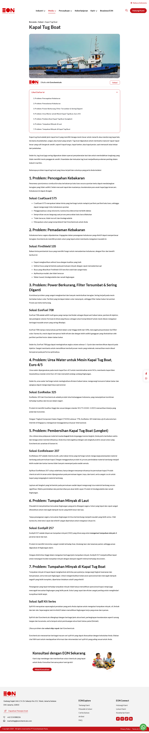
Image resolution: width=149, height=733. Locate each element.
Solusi (40, 22)
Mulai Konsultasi (42, 669)
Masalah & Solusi (85, 709)
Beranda (33, 22)
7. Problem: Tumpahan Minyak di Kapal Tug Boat (51, 129)
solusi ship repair (52, 628)
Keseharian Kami (122, 713)
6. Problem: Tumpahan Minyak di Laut (47, 124)
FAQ (80, 720)
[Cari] (126, 10)
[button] (146, 373)
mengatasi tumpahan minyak (102, 533)
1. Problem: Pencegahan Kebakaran (46, 98)
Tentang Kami (84, 705)
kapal (66, 436)
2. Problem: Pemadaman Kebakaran (47, 103)
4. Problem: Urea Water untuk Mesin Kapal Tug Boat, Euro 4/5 (57, 114)
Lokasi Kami (121, 709)
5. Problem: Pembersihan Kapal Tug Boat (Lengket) (52, 119)
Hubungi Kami (122, 705)
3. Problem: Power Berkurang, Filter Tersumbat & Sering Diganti (58, 109)
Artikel (81, 716)
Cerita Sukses (84, 713)
